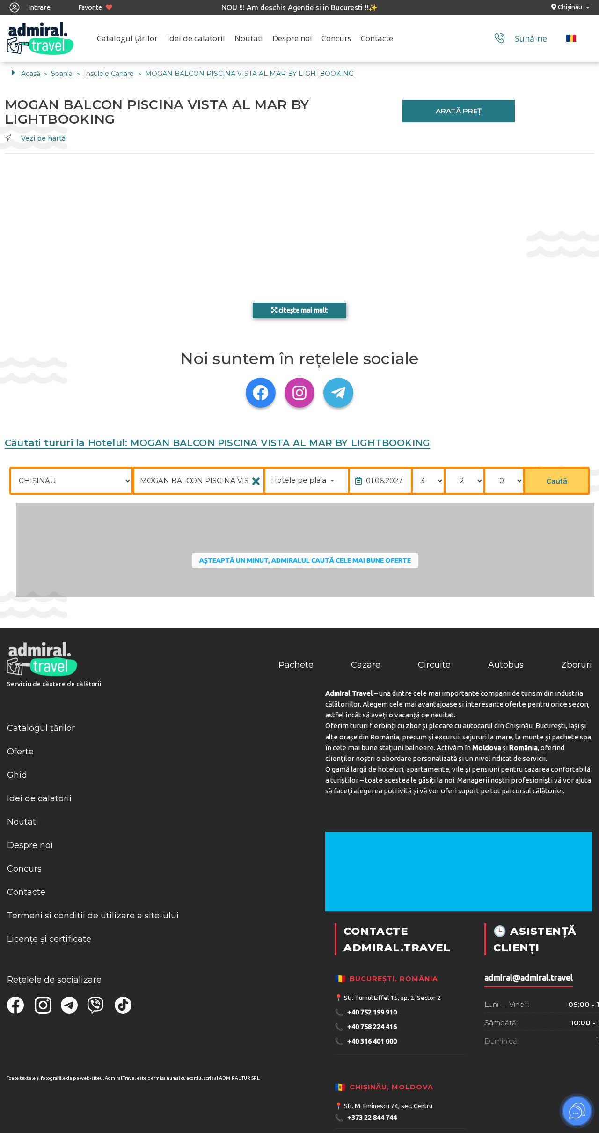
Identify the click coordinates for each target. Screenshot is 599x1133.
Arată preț (459, 110)
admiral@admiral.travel (528, 977)
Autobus (506, 665)
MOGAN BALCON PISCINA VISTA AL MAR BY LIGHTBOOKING (249, 73)
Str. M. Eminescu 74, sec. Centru (388, 1106)
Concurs (336, 38)
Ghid (17, 775)
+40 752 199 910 (366, 1012)
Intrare (39, 7)
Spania (62, 73)
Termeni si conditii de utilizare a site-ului (93, 915)
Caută (556, 481)
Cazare (365, 665)
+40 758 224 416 (366, 1026)
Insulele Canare (110, 73)
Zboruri (576, 665)
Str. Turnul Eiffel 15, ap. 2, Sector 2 (392, 997)
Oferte (20, 751)
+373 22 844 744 (366, 1117)
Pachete (296, 665)
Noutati (248, 38)
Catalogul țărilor (127, 38)
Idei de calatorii (196, 38)
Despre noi (292, 38)
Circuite (434, 665)
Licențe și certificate (49, 939)
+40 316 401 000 (366, 1041)
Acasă (30, 73)
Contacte (377, 38)
